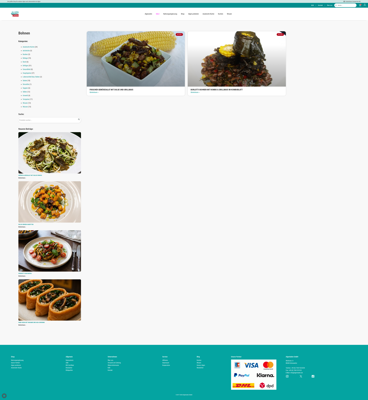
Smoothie (26, 84)
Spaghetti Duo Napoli (25, 273)
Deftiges (25, 66)
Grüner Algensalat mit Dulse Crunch (30, 175)
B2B (312, 5)
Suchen (79, 119)
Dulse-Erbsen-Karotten (25, 224)
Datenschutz (69, 360)
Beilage (25, 58)
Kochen (220, 14)
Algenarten (148, 14)
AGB (67, 363)
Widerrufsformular (113, 365)
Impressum (165, 363)
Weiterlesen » (22, 178)
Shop (182, 14)
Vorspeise (26, 99)
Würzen (25, 107)
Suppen (25, 88)
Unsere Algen (201, 365)
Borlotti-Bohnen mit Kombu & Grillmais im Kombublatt (217, 90)
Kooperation (166, 365)
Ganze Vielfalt (15, 363)
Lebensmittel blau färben (31, 77)
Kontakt (320, 5)
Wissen (229, 14)
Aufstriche (26, 51)
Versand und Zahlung (114, 363)
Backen (25, 54)
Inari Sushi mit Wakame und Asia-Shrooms (31, 322)
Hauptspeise (27, 73)
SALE (157, 14)
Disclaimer (69, 368)
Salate (25, 81)
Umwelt (25, 95)
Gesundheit (26, 69)
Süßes (25, 92)
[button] (4, 396)
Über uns (329, 5)
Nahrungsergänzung (170, 14)
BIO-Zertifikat (70, 365)
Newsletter (200, 368)
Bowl (24, 62)
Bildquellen (69, 370)
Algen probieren (193, 14)
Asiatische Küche (208, 14)
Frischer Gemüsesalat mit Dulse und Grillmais (111, 90)
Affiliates (165, 360)
